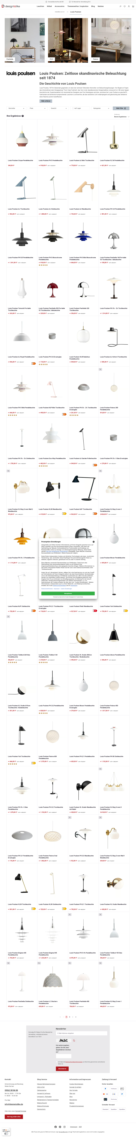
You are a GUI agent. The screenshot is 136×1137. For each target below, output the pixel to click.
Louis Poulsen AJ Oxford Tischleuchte (113, 357)
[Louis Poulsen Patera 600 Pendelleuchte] (53, 735)
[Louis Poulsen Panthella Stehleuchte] (22, 980)
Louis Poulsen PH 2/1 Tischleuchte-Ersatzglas (51, 607)
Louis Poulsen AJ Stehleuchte (49, 209)
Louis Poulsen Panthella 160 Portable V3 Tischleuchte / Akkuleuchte (113, 258)
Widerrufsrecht (42, 1103)
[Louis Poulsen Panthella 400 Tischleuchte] (83, 980)
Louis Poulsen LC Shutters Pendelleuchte (48, 1002)
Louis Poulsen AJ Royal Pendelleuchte (21, 357)
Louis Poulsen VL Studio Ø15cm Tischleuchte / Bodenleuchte (19, 707)
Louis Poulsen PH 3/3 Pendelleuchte (112, 209)
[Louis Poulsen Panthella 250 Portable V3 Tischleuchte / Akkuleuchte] (53, 287)
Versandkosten (63, 1132)
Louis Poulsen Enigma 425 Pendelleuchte (17, 954)
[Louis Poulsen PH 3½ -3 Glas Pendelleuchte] (22, 786)
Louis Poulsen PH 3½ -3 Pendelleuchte (21, 558)
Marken (71, 1103)
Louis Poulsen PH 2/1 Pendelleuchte (82, 756)
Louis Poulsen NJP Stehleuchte (19, 606)
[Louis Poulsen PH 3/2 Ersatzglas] (53, 335)
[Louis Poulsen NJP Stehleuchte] (22, 585)
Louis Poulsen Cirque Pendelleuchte (20, 160)
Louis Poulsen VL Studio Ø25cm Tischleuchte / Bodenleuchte (80, 656)
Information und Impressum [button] (80, 1079)
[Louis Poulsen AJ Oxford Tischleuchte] (114, 335)
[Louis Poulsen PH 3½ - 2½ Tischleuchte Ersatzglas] (83, 386)
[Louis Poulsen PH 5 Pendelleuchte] (53, 139)
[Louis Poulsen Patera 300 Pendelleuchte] (114, 386)
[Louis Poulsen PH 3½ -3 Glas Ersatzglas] (114, 437)
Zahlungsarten (41, 1090)
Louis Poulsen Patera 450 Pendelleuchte (109, 707)
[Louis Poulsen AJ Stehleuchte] (53, 188)
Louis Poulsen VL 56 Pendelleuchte (112, 160)
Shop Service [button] (42, 1079)
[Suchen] (120, 6)
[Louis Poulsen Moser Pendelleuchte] (114, 536)
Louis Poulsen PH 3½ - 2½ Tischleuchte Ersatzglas (83, 409)
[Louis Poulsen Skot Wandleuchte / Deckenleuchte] (83, 536)
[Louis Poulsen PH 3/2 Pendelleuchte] (53, 684)
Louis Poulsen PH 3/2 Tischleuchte (51, 807)
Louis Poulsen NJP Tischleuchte (80, 509)
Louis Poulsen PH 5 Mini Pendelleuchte (21, 408)
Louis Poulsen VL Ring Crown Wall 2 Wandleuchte (20, 510)
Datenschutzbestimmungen (73, 1062)
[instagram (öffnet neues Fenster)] (64, 1127)
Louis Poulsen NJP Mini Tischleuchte (51, 408)
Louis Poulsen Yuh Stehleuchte (111, 606)
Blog (70, 1097)
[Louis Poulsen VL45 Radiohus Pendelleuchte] (83, 335)
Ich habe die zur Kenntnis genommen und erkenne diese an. (81, 1063)
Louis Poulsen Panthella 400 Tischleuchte (79, 1002)
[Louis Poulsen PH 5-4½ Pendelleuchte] (83, 931)
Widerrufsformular (43, 1106)
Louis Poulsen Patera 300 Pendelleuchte (109, 409)
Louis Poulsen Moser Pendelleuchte (112, 558)
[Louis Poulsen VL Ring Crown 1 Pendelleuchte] (114, 980)
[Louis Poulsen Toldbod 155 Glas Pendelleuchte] (114, 931)
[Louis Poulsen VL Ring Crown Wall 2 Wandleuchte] (22, 488)
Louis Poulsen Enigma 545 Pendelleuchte (48, 954)
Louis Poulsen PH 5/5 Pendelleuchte (20, 257)
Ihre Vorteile (73, 1090)
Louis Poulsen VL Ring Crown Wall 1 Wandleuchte (112, 857)
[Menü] (9, 1129)
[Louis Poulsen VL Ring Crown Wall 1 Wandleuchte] (114, 834)
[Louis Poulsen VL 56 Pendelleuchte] (114, 139)
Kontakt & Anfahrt (75, 1087)
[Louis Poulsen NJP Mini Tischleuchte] (53, 386)
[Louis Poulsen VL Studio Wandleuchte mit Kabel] (83, 786)
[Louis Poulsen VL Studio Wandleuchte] (114, 883)
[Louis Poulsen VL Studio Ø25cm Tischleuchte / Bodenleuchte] (83, 633)
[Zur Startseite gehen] (11, 6)
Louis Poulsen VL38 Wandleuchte (50, 509)
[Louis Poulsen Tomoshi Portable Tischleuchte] (22, 287)
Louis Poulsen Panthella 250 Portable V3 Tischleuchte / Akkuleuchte (52, 309)
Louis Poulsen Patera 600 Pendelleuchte (48, 757)
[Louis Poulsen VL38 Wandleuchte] (53, 488)
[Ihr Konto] (129, 6)
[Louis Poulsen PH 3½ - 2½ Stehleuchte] (22, 437)
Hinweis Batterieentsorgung (46, 1084)
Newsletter (73, 1100)
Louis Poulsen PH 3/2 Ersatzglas (50, 357)
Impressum (73, 1127)
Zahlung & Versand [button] (109, 1079)
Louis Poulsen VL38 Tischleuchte (19, 904)
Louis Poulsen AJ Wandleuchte (80, 209)
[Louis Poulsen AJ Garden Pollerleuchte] (83, 437)
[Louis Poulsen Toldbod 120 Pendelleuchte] (53, 633)
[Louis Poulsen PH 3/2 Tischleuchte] (53, 786)
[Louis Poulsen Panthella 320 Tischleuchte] (83, 287)
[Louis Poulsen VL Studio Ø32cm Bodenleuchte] (53, 536)
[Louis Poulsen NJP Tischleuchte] (83, 488)
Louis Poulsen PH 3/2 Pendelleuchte (51, 706)
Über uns (72, 1093)
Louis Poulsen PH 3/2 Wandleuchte (81, 856)
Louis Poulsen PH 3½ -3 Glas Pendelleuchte (18, 808)
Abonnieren (62, 1069)
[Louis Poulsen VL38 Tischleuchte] (22, 883)
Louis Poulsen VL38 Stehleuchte (50, 904)
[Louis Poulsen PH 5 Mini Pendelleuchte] (22, 386)
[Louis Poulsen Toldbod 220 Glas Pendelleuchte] (22, 633)
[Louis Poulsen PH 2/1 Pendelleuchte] (83, 735)
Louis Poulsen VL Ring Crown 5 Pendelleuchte (111, 808)
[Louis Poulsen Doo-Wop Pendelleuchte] (53, 437)
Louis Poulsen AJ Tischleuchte (19, 209)
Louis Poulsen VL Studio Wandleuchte (113, 904)
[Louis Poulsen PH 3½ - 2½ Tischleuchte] (114, 287)
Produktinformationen (76, 1106)
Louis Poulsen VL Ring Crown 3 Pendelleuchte (111, 510)
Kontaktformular (20, 1111)
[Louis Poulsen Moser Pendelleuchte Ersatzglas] (83, 684)
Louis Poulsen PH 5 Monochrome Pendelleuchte (50, 258)
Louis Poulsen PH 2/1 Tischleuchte (81, 904)
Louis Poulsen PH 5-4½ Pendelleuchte (82, 953)
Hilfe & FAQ (41, 1087)
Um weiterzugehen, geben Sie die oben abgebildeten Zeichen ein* (63, 1048)
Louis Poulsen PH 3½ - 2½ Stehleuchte (21, 458)
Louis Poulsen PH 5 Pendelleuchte (50, 160)
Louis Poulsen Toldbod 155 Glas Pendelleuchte (111, 954)
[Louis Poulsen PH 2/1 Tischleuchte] (83, 883)
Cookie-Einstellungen (76, 1084)
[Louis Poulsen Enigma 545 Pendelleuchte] (53, 931)
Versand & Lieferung (43, 1093)
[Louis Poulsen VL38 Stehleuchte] (53, 883)
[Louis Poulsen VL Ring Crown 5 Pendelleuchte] (114, 786)
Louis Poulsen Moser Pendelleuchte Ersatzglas (81, 707)
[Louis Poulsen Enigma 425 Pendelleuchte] (22, 931)
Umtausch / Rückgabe (44, 1097)
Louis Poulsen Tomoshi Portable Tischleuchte (19, 309)
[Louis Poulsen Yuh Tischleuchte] (22, 735)
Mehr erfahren (45, 101)
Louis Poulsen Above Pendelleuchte (112, 655)
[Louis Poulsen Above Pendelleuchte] (114, 633)
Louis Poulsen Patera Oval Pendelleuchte (48, 857)
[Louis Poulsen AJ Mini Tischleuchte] (83, 139)
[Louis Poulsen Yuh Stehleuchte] (114, 585)
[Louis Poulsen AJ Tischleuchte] (22, 188)
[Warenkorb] (133, 6)
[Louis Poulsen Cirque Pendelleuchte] (22, 139)
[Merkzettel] (125, 6)
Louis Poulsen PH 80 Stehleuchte (111, 756)
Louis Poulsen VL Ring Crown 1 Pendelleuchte (111, 1002)
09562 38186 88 (11, 1090)
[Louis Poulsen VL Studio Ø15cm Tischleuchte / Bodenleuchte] (22, 684)
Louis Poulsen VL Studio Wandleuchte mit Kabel (82, 808)
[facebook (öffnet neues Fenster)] (55, 1127)
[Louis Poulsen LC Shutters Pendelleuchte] (53, 980)
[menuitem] (52, 1084)
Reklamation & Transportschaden (48, 1100)
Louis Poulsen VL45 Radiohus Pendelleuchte (79, 358)
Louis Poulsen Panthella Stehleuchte (21, 1001)
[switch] (6, 1134)
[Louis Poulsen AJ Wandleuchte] (83, 188)
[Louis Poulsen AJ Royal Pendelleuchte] (22, 335)
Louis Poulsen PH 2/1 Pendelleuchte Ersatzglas (20, 857)
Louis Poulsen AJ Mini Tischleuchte (81, 160)
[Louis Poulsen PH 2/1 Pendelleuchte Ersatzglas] (22, 834)
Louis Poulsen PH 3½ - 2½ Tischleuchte (113, 308)
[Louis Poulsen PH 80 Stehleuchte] (114, 735)
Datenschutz (41, 1109)
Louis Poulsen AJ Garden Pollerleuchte (83, 458)
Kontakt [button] (8, 1079)
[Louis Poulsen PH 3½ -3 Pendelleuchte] (22, 536)
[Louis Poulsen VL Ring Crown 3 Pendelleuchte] (114, 488)
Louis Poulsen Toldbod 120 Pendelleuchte (48, 656)
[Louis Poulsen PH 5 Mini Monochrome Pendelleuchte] (83, 236)
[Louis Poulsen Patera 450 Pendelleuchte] (114, 684)
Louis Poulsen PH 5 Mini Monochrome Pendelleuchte (82, 258)
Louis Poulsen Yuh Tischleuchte (19, 756)
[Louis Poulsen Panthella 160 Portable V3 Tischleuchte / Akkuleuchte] (114, 236)
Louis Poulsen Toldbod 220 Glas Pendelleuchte (19, 656)
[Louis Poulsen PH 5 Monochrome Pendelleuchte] (53, 236)
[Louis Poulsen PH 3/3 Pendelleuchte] (114, 188)
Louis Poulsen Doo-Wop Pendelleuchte (52, 458)
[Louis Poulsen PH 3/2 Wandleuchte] (83, 834)
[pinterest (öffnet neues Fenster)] (60, 1127)
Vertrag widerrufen (14, 1117)
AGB (80, 1127)
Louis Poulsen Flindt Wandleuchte (81, 606)
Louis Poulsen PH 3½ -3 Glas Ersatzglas (114, 458)
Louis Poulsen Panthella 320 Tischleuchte (79, 309)
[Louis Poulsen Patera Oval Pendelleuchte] (53, 834)
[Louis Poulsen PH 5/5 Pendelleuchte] (22, 236)
